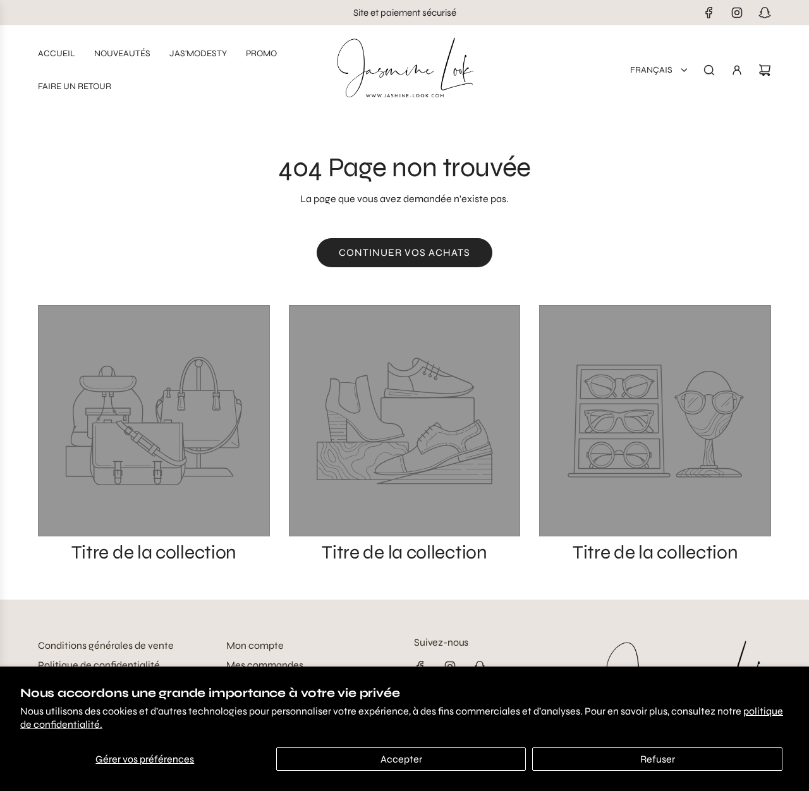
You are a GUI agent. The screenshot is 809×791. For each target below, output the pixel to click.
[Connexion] (737, 70)
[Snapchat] (765, 12)
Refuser (657, 759)
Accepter (401, 759)
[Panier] (765, 70)
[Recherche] (709, 70)
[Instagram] (737, 12)
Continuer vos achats (404, 252)
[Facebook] (709, 12)
